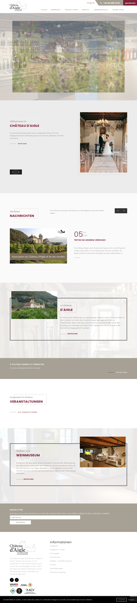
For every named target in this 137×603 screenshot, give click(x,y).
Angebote (85, 10)
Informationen (118, 10)
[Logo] (22, 548)
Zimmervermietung (101, 10)
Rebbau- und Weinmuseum (61, 561)
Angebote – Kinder (57, 550)
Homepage (54, 553)
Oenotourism (55, 557)
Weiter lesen (22, 51)
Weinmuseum (55, 10)
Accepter (121, 599)
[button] (13, 171)
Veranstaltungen (71, 10)
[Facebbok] (12, 580)
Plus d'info (131, 599)
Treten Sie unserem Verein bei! (90, 240)
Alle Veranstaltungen (27, 412)
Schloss (44, 10)
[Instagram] (17, 580)
